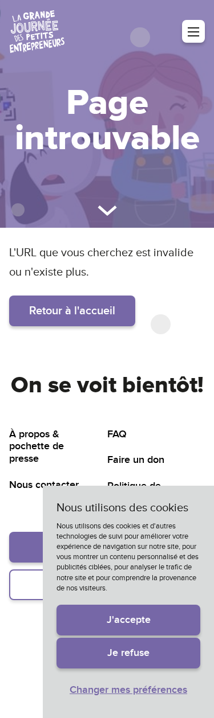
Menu (193, 31)
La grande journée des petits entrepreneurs (37, 31)
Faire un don (135, 460)
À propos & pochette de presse (36, 446)
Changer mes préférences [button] (128, 690)
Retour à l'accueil (72, 311)
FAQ (117, 434)
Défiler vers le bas (107, 211)
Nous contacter (44, 485)
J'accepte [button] (129, 620)
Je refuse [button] (128, 653)
